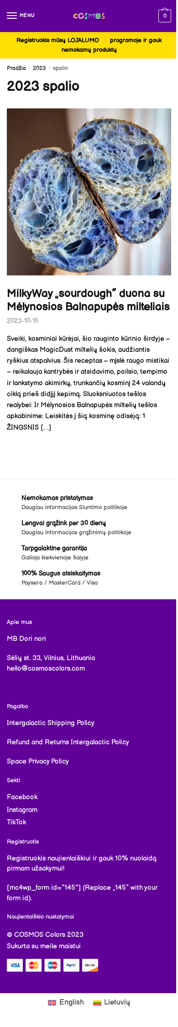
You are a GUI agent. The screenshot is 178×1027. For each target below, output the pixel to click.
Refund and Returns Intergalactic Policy (68, 742)
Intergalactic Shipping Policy (50, 723)
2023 (39, 68)
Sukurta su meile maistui (44, 946)
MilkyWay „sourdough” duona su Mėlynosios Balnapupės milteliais (88, 300)
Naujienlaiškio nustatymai (40, 916)
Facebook (22, 797)
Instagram (22, 810)
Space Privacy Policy (38, 761)
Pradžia (16, 68)
